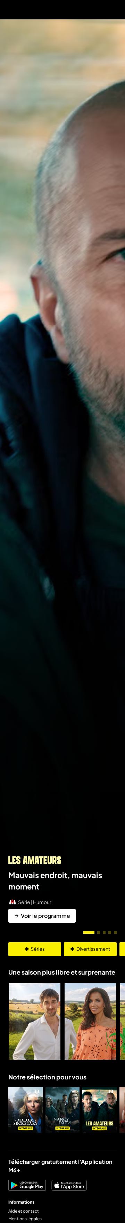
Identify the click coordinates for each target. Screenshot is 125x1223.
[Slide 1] (88, 932)
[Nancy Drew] (62, 1110)
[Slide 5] (115, 932)
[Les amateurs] (99, 1110)
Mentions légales (25, 1218)
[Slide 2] (98, 932)
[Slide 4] (109, 932)
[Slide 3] (104, 932)
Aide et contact (23, 1211)
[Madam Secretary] (25, 1110)
